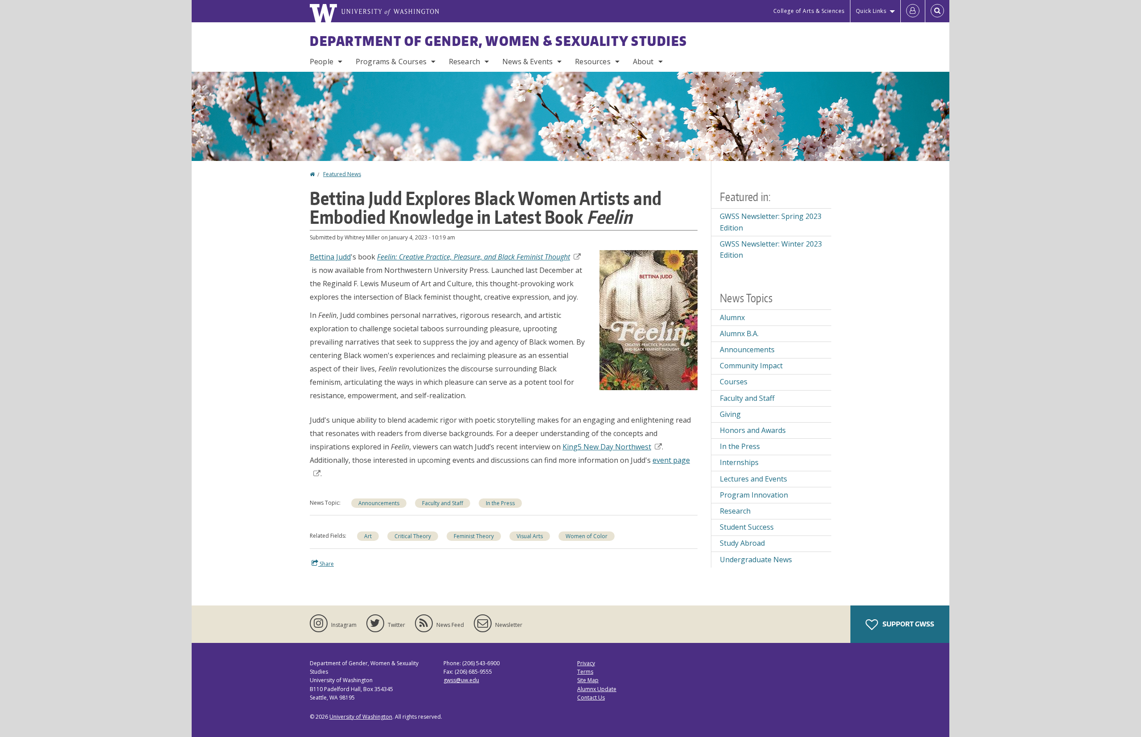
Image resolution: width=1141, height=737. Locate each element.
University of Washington (360, 717)
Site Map (588, 680)
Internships (739, 462)
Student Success (747, 527)
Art (368, 536)
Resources (592, 61)
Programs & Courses (391, 61)
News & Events (527, 61)
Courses (733, 382)
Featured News (342, 174)
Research (464, 61)
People (321, 61)
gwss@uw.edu (461, 680)
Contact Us (591, 697)
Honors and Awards (753, 430)
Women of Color (586, 536)
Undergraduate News (756, 559)
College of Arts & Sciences (809, 11)
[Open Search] (937, 11)
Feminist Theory (474, 536)
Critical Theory (412, 536)
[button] (648, 319)
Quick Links (871, 11)
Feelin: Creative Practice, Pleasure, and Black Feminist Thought (473, 257)
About (643, 61)
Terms (585, 671)
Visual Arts (530, 536)
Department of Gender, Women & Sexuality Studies (498, 40)
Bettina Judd (330, 257)
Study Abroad (742, 543)
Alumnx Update (596, 689)
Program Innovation (754, 495)
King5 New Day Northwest (606, 447)
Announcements (378, 503)
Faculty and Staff (442, 503)
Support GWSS (907, 624)
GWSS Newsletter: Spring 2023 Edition (770, 222)
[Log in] (913, 11)
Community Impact (751, 366)
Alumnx (732, 317)
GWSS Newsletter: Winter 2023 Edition (771, 249)
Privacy (586, 663)
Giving (730, 414)
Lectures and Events (753, 479)
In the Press (500, 503)
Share (326, 564)
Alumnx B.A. (739, 333)
